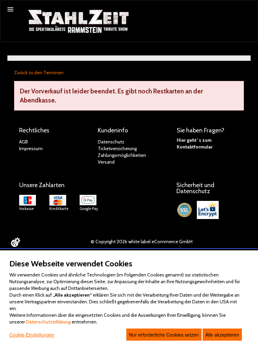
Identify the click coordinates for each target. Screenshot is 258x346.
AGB (23, 142)
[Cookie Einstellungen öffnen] (15, 242)
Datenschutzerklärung (48, 322)
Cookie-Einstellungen (31, 334)
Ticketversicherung (117, 148)
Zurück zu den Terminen (38, 73)
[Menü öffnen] (10, 9)
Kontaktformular (195, 147)
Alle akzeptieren (222, 334)
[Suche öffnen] (251, 6)
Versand (106, 162)
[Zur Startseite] (79, 21)
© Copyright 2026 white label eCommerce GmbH (141, 242)
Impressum (31, 148)
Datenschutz (111, 142)
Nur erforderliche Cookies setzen (164, 334)
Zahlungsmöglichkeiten (122, 155)
